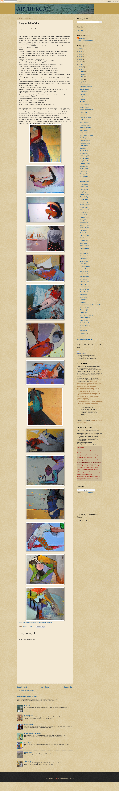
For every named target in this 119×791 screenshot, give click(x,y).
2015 (80, 61)
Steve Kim (83, 251)
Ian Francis (83, 120)
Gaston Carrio (84, 91)
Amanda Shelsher (85, 143)
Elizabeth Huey (84, 261)
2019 (80, 51)
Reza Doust (83, 299)
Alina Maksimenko (29, 724)
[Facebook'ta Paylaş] (43, 627)
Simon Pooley (84, 207)
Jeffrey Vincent (84, 253)
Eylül (82, 79)
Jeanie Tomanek (84, 322)
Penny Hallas (83, 112)
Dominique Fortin (84, 286)
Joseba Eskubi (84, 222)
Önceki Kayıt (68, 687)
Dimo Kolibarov (84, 199)
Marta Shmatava (84, 122)
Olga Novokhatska (85, 217)
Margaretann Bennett (85, 127)
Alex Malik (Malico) (85, 310)
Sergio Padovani (84, 107)
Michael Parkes (84, 202)
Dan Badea (83, 328)
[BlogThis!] (39, 627)
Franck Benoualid (85, 266)
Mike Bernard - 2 (84, 210)
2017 (80, 56)
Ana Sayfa (45, 687)
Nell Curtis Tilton (84, 276)
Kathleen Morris (84, 194)
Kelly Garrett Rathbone (86, 161)
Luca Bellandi (83, 171)
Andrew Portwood (85, 317)
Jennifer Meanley (84, 227)
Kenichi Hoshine (84, 274)
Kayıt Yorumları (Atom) (27, 690)
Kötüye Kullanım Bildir (84, 339)
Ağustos (83, 82)
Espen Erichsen (84, 181)
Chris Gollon (83, 148)
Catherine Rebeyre (85, 163)
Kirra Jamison (84, 184)
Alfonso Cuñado (84, 245)
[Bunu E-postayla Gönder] (37, 627)
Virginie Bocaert (84, 289)
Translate (90, 492)
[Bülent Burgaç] (78, 352)
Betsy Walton (83, 297)
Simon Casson (84, 186)
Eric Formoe (83, 230)
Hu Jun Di (27, 706)
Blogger (56, 778)
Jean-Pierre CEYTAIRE (86, 315)
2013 (80, 67)
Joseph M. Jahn (84, 166)
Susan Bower (83, 294)
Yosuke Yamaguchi (85, 271)
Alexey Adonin (84, 220)
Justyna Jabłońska (85, 307)
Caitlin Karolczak (84, 248)
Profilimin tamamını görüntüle (85, 40)
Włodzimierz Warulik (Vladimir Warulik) (90, 304)
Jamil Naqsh (27, 761)
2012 (80, 69)
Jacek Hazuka (28, 752)
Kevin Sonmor (84, 189)
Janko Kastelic (84, 243)
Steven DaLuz (84, 94)
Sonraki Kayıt (22, 687)
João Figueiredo (84, 158)
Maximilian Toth (84, 215)
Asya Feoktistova (85, 150)
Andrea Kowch (84, 292)
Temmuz (83, 333)
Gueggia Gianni (84, 240)
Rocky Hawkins (84, 132)
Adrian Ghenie (84, 258)
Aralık (82, 71)
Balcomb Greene (84, 235)
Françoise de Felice (85, 117)
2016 (80, 59)
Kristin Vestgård (84, 156)
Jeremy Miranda (84, 225)
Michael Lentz (84, 168)
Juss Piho (83, 238)
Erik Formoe (83, 114)
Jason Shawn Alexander (86, 135)
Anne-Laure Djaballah (86, 86)
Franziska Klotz (84, 281)
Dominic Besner (84, 269)
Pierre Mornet (83, 263)
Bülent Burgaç (80, 349)
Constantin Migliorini (85, 140)
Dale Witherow (84, 130)
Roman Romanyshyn (85, 125)
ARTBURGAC (33, 8)
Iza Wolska (83, 302)
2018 (80, 54)
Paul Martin (83, 233)
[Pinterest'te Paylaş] (44, 627)
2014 (80, 64)
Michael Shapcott (85, 204)
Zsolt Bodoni (83, 279)
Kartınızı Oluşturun (81, 353)
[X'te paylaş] (41, 627)
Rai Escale (83, 97)
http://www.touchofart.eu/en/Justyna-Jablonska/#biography (36, 622)
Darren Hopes (83, 312)
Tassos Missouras (85, 84)
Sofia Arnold (83, 330)
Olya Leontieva (84, 145)
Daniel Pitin (83, 284)
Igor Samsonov (84, 176)
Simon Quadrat (84, 212)
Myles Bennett (84, 320)
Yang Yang (83, 192)
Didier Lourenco (84, 104)
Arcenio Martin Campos (86, 109)
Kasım (82, 74)
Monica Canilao (84, 153)
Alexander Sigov (28, 715)
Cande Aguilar (28, 743)
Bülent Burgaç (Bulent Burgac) (27, 696)
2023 (80, 49)
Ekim (82, 76)
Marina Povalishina (85, 325)
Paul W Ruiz (83, 102)
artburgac (82, 38)
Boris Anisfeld (84, 256)
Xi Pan (82, 179)
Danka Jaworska (84, 89)
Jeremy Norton (84, 174)
